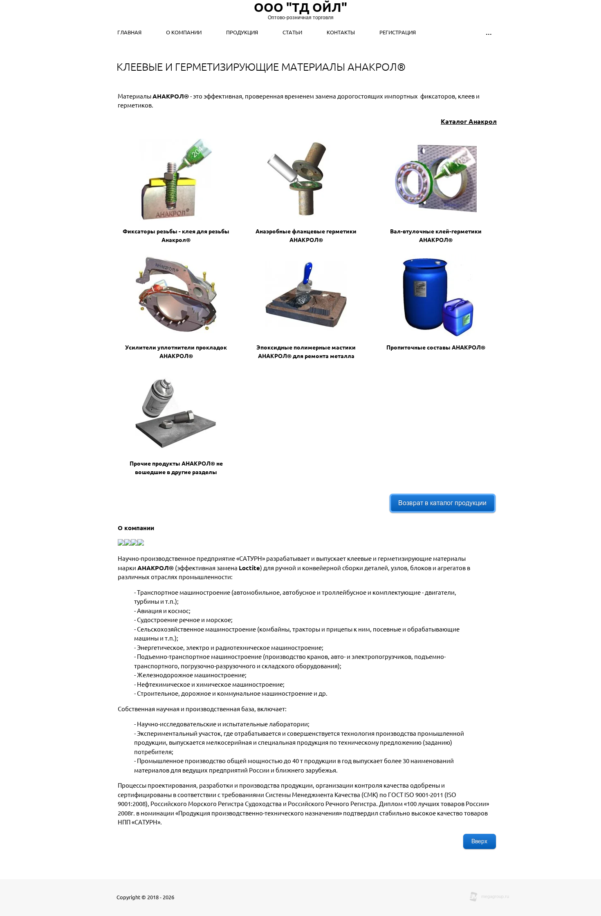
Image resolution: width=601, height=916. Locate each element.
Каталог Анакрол (469, 121)
